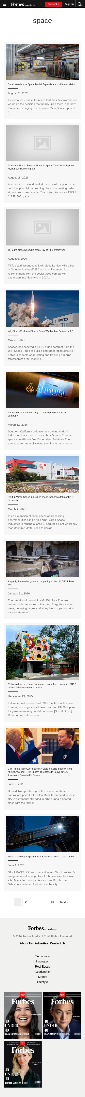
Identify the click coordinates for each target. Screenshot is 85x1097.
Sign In (69, 3)
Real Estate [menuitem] (42, 966)
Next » (64, 902)
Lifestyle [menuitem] (42, 981)
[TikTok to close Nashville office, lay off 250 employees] (42, 246)
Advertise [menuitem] (41, 943)
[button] (53, 4)
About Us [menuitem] (26, 943)
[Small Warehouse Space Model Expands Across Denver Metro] (42, 80)
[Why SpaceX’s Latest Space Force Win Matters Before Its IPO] (42, 327)
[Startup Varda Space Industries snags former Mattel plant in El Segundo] (42, 494)
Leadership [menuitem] (42, 971)
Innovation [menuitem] (42, 961)
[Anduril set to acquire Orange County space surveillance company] (42, 410)
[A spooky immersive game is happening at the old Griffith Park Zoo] (42, 579)
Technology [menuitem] (42, 956)
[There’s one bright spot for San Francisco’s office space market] (42, 852)
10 (52, 902)
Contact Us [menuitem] (57, 943)
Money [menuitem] (42, 976)
